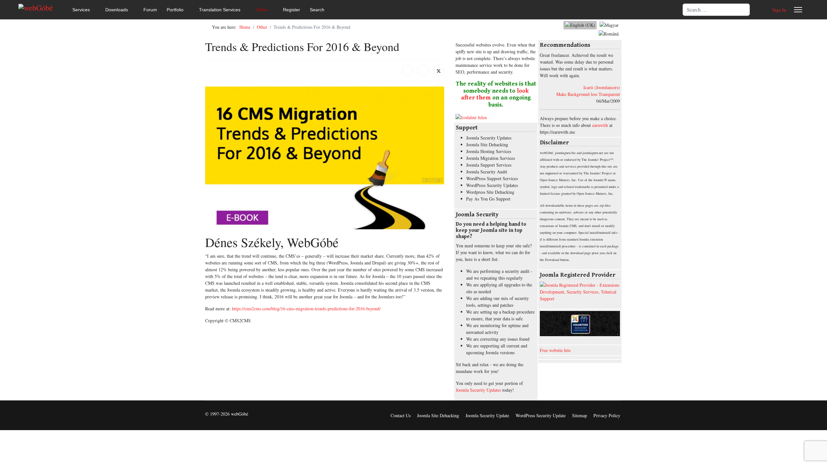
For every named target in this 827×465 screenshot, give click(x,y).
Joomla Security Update (487, 415)
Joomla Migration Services (490, 158)
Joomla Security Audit (486, 172)
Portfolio (175, 9)
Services (81, 9)
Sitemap (579, 415)
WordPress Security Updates (492, 185)
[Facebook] (407, 70)
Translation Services (219, 9)
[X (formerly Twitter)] (438, 70)
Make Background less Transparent (588, 94)
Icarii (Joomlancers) (601, 87)
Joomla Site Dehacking (487, 144)
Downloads (116, 9)
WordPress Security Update (541, 415)
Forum (150, 9)
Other (261, 9)
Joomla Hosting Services (488, 151)
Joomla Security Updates (488, 138)
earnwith (600, 125)
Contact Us (401, 415)
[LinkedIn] (423, 70)
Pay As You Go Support (488, 199)
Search (317, 9)
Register (291, 9)
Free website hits (555, 350)
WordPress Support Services (492, 178)
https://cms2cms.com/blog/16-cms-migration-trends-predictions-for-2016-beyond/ (306, 308)
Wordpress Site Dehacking (490, 192)
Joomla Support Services (488, 165)
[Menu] (798, 9)
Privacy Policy (606, 415)
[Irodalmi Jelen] (495, 117)
